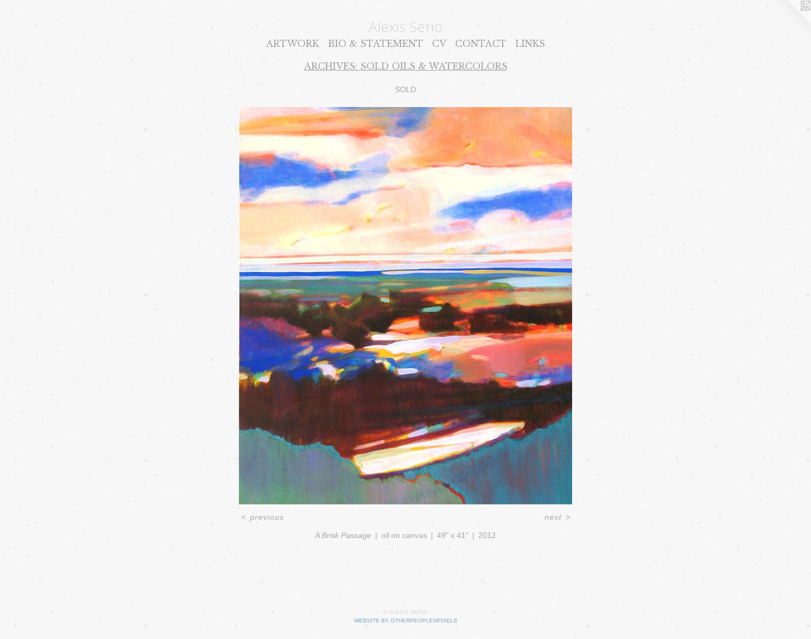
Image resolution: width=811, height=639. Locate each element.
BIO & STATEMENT (375, 43)
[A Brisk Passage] (405, 305)
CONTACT (480, 43)
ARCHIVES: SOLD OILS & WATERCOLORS (406, 66)
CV (439, 43)
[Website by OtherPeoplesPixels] (789, 22)
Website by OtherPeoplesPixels (405, 620)
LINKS (530, 43)
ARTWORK (292, 43)
